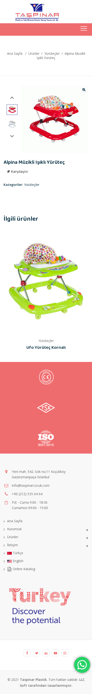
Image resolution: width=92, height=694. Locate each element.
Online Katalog (23, 569)
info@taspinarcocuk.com (31, 485)
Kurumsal (14, 529)
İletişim (12, 545)
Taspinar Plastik (33, 679)
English (17, 561)
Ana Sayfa (14, 53)
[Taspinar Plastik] (31, 11)
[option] (12, 109)
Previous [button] (12, 98)
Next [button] (12, 136)
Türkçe (17, 553)
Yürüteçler (31, 184)
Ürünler (12, 537)
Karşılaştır (19, 171)
